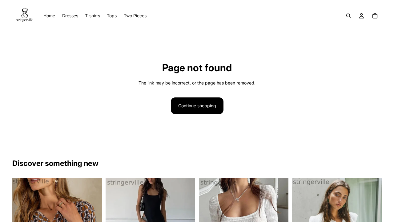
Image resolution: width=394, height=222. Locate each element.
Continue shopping (197, 105)
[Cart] (375, 16)
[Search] (348, 16)
